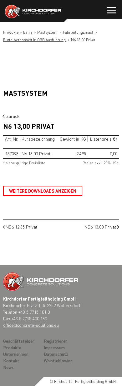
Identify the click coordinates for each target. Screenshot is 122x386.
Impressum (54, 347)
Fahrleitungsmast (78, 32)
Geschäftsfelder (18, 341)
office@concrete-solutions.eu (31, 325)
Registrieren (56, 341)
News (8, 367)
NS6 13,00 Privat (100, 226)
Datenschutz (56, 354)
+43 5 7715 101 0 (34, 312)
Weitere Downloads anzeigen (42, 191)
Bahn (27, 32)
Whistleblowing (58, 360)
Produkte (11, 32)
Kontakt (11, 360)
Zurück (12, 116)
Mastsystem (47, 32)
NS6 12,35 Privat (21, 226)
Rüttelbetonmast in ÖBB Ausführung (34, 39)
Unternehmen (15, 354)
